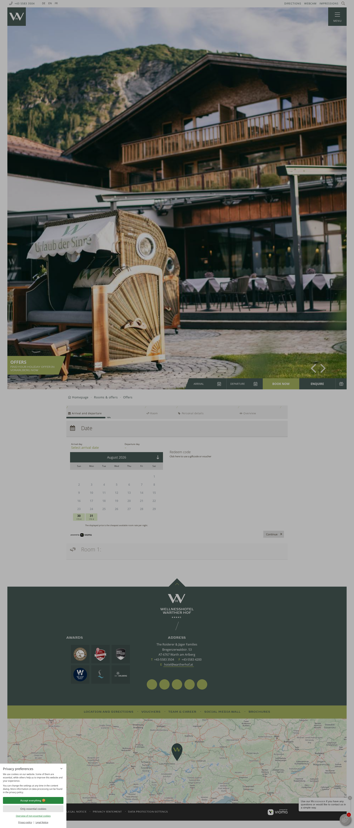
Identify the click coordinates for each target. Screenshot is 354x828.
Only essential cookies (33, 808)
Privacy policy (25, 822)
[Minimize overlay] (61, 769)
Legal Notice (42, 822)
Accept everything (30, 800)
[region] (33, 783)
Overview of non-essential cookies (33, 815)
